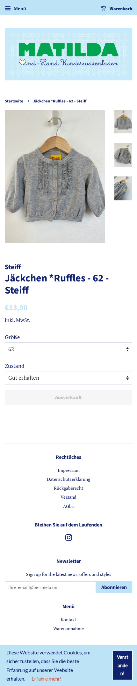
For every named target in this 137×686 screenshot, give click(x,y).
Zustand (14, 365)
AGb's (68, 506)
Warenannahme (68, 628)
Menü (19, 8)
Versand (68, 497)
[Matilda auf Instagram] (68, 539)
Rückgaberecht (68, 488)
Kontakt (68, 619)
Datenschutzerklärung (68, 479)
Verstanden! (122, 665)
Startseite (14, 101)
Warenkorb (120, 9)
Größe (12, 337)
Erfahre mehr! (46, 678)
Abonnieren (114, 587)
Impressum (69, 470)
